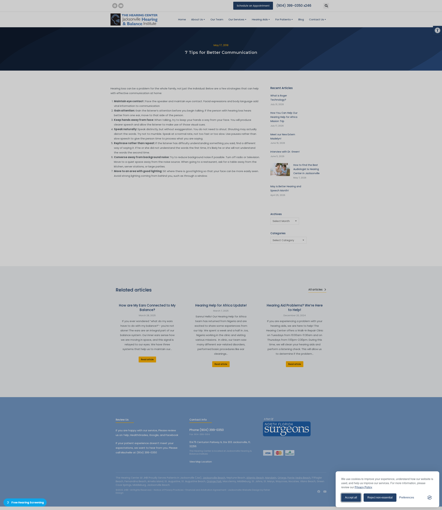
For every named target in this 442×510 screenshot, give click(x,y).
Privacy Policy (363, 487)
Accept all (351, 497)
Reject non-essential (380, 497)
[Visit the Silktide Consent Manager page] (429, 497)
